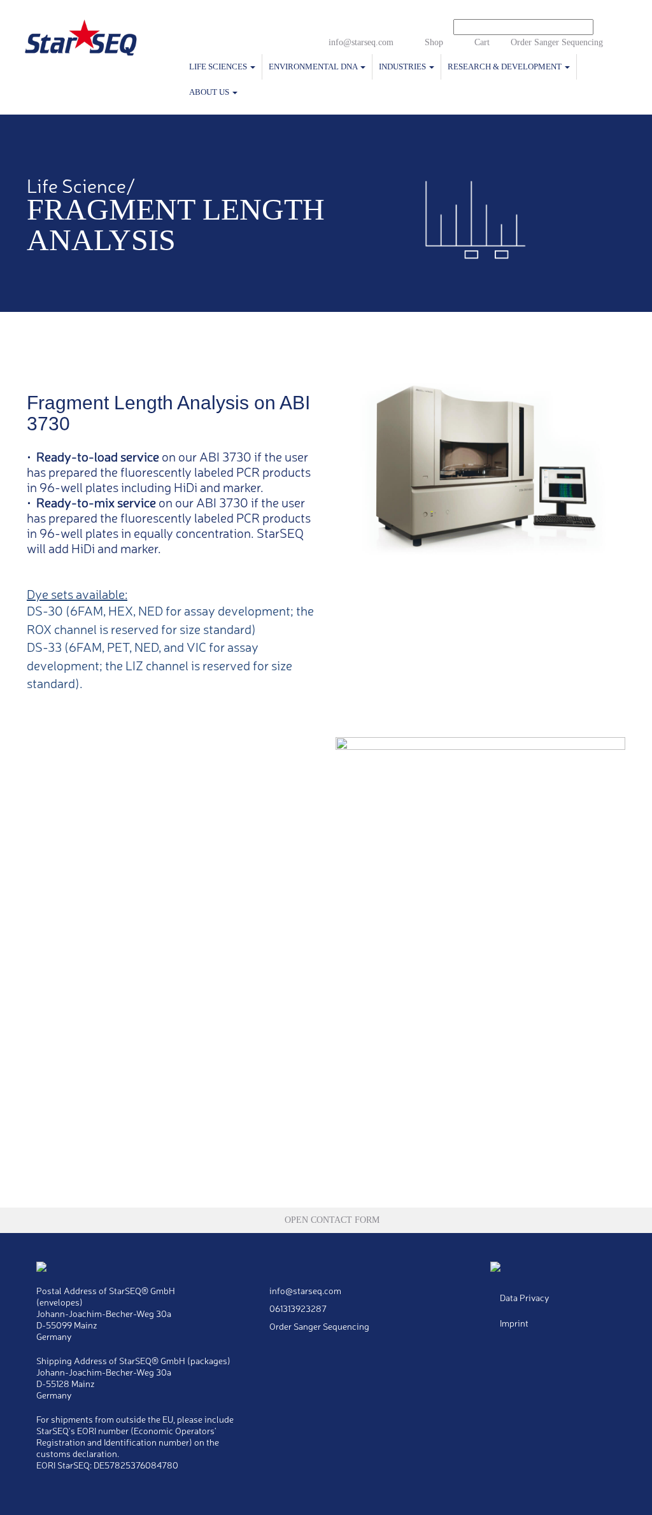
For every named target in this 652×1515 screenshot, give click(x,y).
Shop (434, 42)
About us (210, 92)
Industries (403, 66)
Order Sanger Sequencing (557, 42)
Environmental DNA (314, 66)
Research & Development (505, 66)
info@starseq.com (361, 42)
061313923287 (297, 1308)
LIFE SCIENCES (219, 66)
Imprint (514, 1322)
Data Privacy (524, 1297)
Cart (482, 42)
